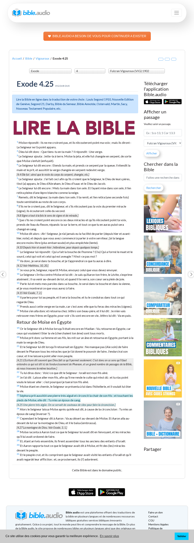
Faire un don (155, 512)
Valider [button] (181, 536)
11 (18, 251)
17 (18, 305)
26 (18, 408)
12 (18, 260)
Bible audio (73, 512)
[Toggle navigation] (176, 13)
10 (18, 232)
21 (18, 346)
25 (18, 394)
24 (18, 385)
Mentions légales (158, 524)
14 (18, 273)
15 (18, 282)
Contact (153, 516)
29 (18, 440)
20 (18, 337)
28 (18, 431)
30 (18, 444)
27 (18, 417)
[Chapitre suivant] (191, 274)
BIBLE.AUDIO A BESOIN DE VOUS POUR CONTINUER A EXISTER (99, 36)
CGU (151, 520)
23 (18, 376)
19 (18, 327)
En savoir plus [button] (109, 536)
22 (18, 372)
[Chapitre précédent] (3, 274)
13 (18, 269)
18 (18, 310)
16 (18, 296)
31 (18, 454)
